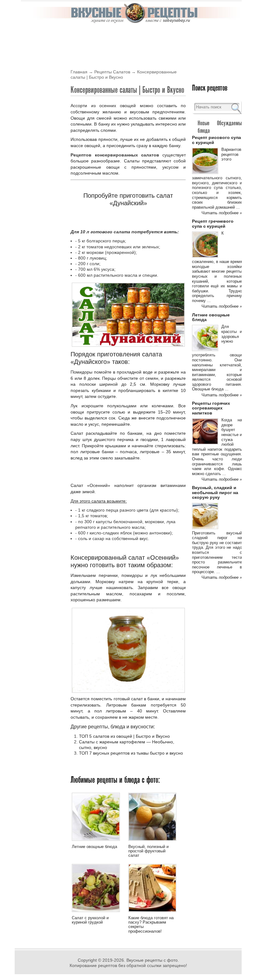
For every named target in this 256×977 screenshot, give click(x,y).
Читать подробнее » (221, 213)
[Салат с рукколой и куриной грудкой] (96, 912)
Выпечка (180, 35)
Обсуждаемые (230, 123)
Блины (154, 35)
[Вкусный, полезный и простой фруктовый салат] (152, 841)
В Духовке (125, 35)
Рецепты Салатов (112, 71)
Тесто (96, 49)
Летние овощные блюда (94, 846)
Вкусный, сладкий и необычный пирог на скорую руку (215, 492)
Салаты (27, 49)
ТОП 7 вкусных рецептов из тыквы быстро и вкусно (131, 753)
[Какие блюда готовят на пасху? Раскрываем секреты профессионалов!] (152, 912)
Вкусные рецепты (39, 35)
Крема (205, 35)
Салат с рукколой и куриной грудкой (90, 920)
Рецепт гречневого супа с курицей (213, 223)
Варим (144, 49)
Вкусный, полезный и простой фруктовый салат (148, 851)
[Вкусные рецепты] (134, 22)
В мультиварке (87, 35)
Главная (79, 71)
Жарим (120, 49)
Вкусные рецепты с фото (152, 960)
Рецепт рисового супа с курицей (216, 140)
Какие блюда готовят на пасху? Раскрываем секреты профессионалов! (151, 924)
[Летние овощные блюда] (96, 841)
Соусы (53, 49)
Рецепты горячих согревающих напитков (211, 408)
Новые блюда (204, 126)
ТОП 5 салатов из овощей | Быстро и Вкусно (124, 736)
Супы (75, 49)
